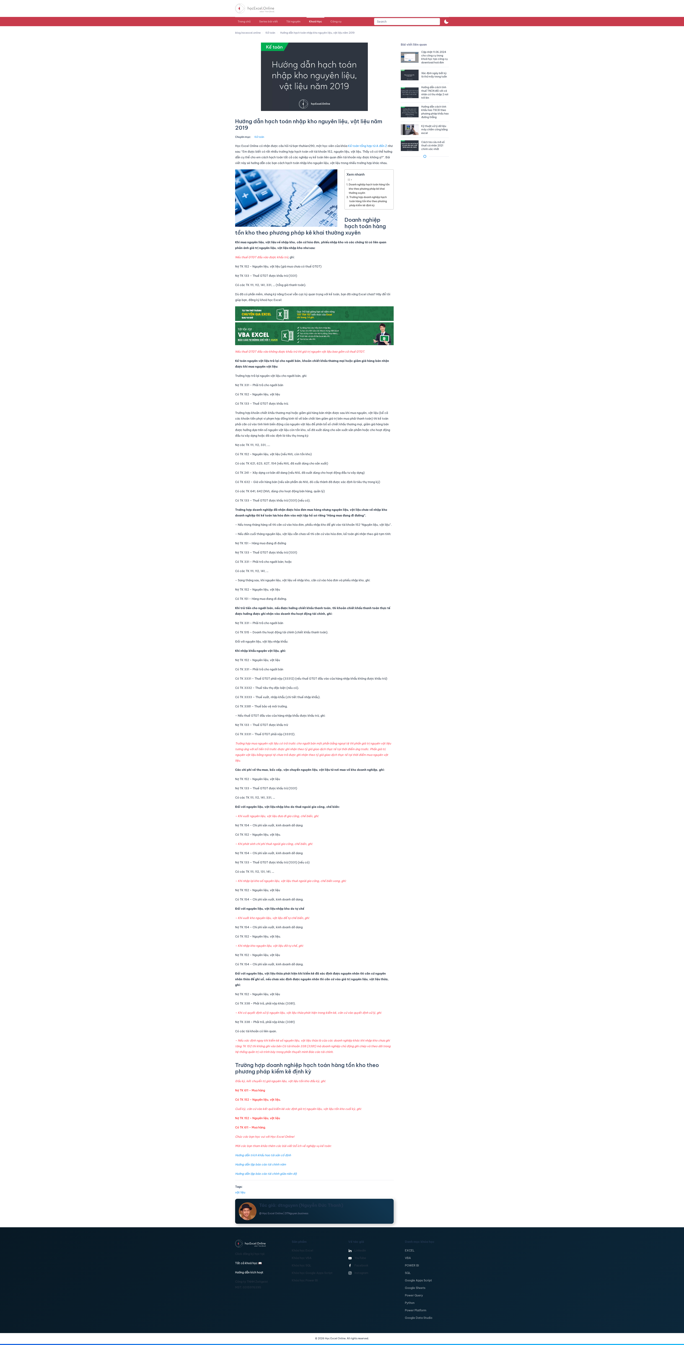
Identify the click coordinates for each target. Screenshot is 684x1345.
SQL (408, 1273)
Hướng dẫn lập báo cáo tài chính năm (260, 1164)
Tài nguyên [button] (293, 21)
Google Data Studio (418, 1318)
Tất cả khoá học (248, 1263)
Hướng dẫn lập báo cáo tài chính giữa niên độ (266, 1173)
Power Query (414, 1295)
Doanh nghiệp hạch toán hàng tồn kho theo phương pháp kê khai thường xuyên (369, 188)
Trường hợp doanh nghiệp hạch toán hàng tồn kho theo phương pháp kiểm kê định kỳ (368, 201)
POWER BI (412, 1265)
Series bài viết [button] (268, 21)
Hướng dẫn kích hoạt (249, 1272)
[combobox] (407, 21)
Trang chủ (244, 21)
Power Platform (415, 1310)
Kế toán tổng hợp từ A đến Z (367, 146)
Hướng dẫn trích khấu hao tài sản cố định (263, 1155)
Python (409, 1303)
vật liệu (240, 1192)
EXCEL (409, 1250)
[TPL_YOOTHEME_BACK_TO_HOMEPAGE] (258, 8)
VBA (408, 1258)
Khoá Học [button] (315, 21)
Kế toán (259, 137)
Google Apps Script (418, 1280)
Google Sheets (415, 1288)
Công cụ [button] (335, 21)
